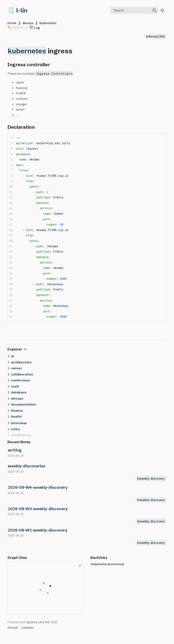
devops (27, 23)
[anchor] (76, 50)
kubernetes (47, 23)
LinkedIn (27, 627)
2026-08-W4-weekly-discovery (38, 487)
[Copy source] (162, 138)
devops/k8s (156, 36)
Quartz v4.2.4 (36, 622)
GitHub (12, 627)
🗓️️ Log (34, 27)
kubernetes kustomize (107, 564)
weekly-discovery (152, 478)
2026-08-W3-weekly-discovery (38, 508)
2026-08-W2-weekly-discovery (37, 530)
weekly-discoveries (26, 466)
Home (11, 23)
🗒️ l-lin (17, 10)
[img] (154, 10)
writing (14, 450)
